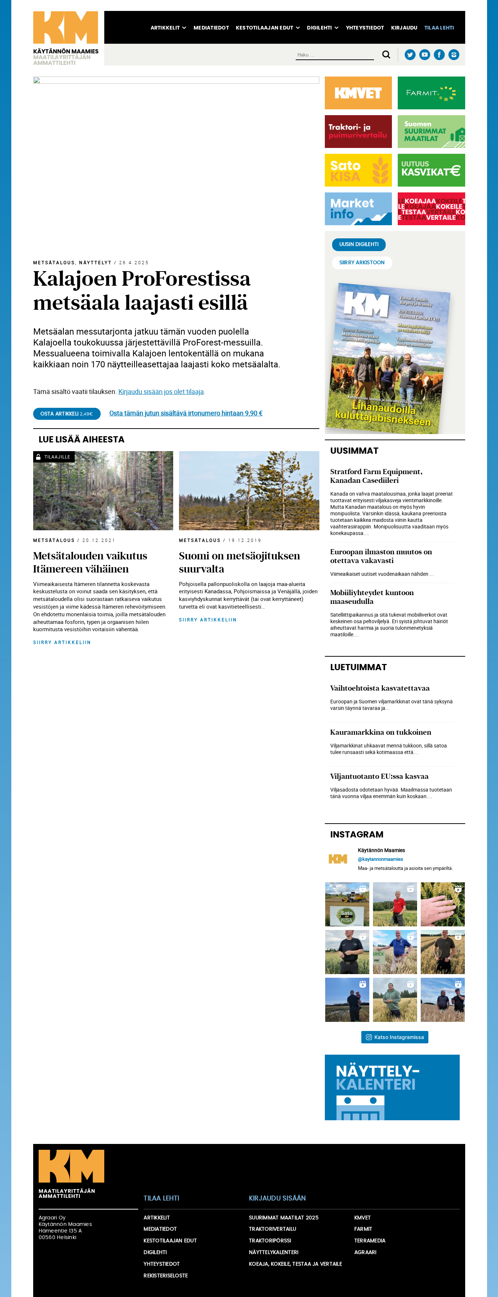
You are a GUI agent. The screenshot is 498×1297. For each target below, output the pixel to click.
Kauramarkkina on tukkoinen (380, 732)
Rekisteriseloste (166, 1275)
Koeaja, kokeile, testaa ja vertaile (295, 1264)
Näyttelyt (95, 262)
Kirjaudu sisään (277, 1198)
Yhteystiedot (365, 28)
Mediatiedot (211, 28)
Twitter (410, 54)
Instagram (454, 54)
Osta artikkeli (66, 414)
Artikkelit (165, 28)
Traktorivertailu (272, 1229)
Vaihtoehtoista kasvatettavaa (380, 688)
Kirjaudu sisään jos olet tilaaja (161, 391)
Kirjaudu (404, 28)
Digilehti (319, 28)
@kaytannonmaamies (380, 859)
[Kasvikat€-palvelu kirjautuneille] (430, 170)
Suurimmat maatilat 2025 (284, 1217)
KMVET (362, 1217)
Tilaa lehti (439, 28)
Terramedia (370, 1240)
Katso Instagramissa (399, 1037)
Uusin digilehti (359, 244)
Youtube (425, 54)
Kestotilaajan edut (264, 28)
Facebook (439, 54)
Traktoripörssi (270, 1240)
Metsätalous (54, 262)
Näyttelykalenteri (273, 1252)
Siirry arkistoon (362, 262)
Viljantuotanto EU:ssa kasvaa (379, 776)
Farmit (363, 1229)
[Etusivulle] (68, 38)
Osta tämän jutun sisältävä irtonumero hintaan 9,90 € (185, 413)
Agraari (365, 1252)
